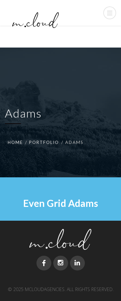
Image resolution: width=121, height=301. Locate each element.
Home (15, 142)
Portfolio (44, 142)
